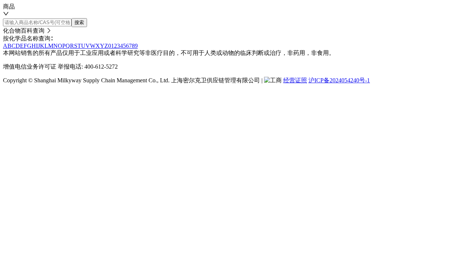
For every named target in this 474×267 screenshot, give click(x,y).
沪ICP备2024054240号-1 (339, 80)
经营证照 (295, 80)
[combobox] (237, 10)
